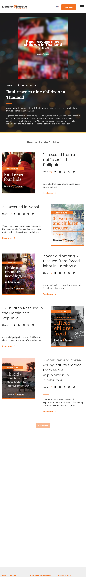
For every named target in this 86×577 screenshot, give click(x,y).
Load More (43, 425)
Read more (48, 193)
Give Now (68, 7)
